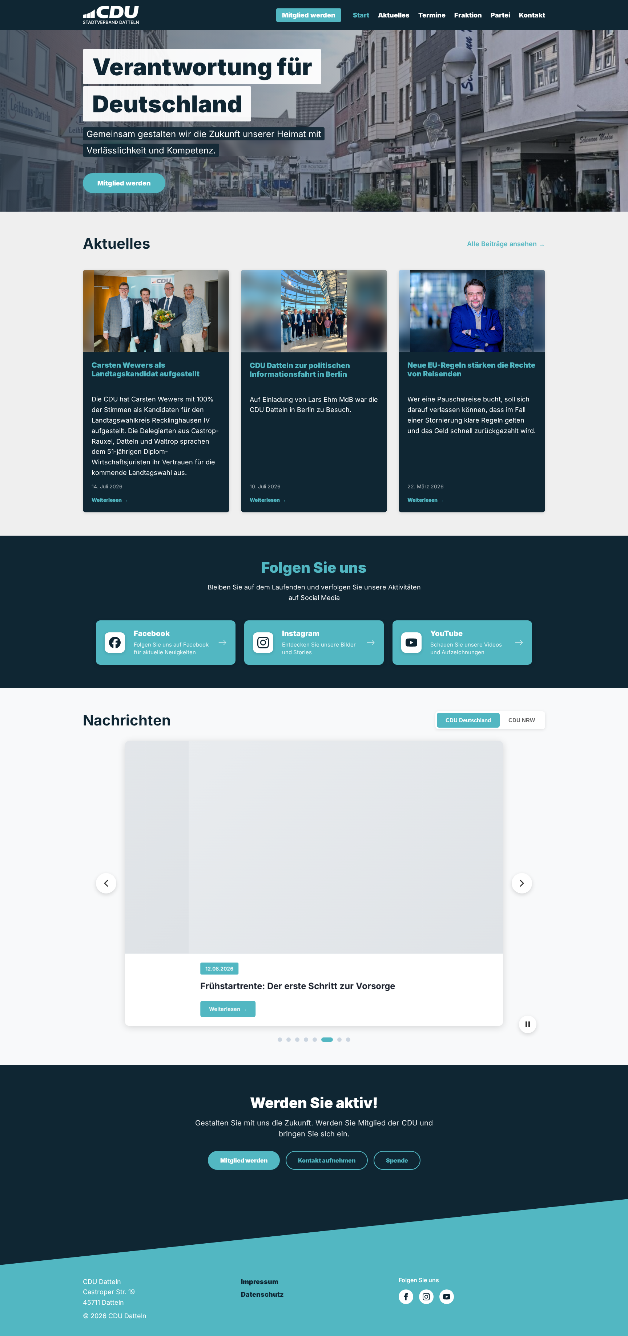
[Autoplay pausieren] (527, 1024)
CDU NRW (521, 720)
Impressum (259, 1281)
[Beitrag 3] (297, 1039)
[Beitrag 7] (339, 1039)
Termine (432, 15)
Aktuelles (394, 15)
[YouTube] (446, 1296)
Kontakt (532, 15)
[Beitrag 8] (348, 1039)
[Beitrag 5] (315, 1039)
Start (361, 15)
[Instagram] (426, 1296)
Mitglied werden (308, 15)
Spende (397, 1160)
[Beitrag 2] (288, 1039)
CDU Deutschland (468, 720)
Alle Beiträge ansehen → (506, 244)
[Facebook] (406, 1296)
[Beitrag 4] (306, 1039)
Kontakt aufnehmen (326, 1160)
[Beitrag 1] (280, 1039)
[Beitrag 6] (327, 1039)
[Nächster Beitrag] (522, 883)
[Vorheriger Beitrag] (106, 883)
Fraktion (468, 15)
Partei (500, 15)
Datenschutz (262, 1294)
